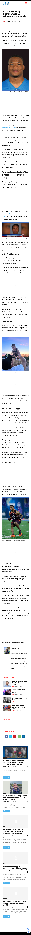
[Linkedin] (23, 736)
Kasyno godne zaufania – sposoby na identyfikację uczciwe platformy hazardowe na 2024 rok (15, 868)
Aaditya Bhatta (6, 835)
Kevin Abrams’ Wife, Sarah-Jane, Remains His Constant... (19, 683)
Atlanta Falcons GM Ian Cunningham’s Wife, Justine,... (18, 691)
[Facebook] (6, 736)
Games (4, 898)
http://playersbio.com (16, 651)
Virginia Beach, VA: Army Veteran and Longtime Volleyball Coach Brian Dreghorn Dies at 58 (15, 797)
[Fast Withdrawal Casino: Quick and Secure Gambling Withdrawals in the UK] (15, 893)
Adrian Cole (6, 766)
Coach (4, 793)
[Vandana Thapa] (6, 658)
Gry (4, 826)
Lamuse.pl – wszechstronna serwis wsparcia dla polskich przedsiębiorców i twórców (13, 831)
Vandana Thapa (9, 21)
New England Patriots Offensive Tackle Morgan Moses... (19, 707)
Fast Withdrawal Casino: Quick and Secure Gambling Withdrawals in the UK (15, 903)
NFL (4, 21)
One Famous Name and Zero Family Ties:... (19, 699)
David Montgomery (19, 642)
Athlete (5, 758)
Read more (6, 777)
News (13, 710)
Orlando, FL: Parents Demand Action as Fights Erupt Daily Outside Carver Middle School (13, 762)
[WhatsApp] (19, 736)
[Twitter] (11, 736)
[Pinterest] (15, 736)
